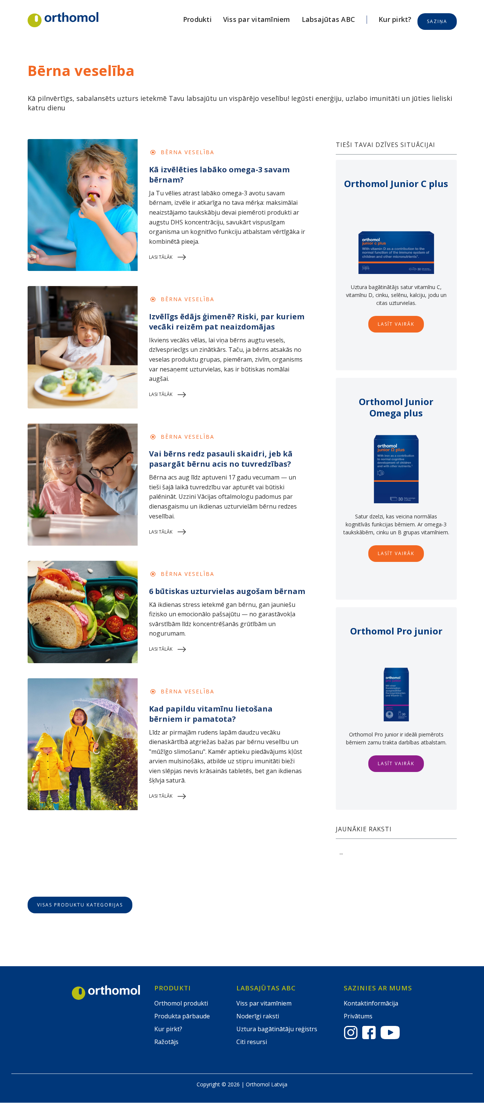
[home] (63, 20)
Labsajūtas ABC (328, 19)
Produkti (197, 19)
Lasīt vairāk (396, 324)
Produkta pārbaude (182, 1016)
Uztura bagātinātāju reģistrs (276, 1029)
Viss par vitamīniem (256, 19)
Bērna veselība (187, 152)
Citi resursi (251, 1042)
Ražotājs (166, 1042)
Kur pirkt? (395, 19)
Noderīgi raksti (257, 1016)
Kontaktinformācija (371, 1003)
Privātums (358, 1016)
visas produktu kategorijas (80, 905)
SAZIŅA (437, 21)
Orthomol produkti (181, 1003)
